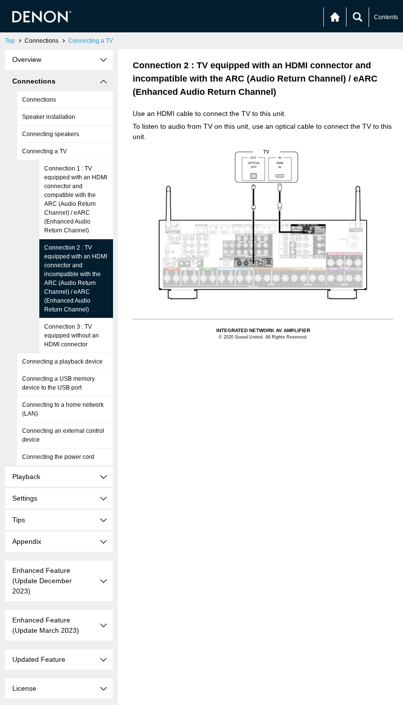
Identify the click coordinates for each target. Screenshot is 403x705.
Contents (386, 17)
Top (10, 40)
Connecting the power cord (58, 456)
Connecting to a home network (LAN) (63, 409)
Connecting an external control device (63, 435)
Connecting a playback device (62, 361)
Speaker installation (48, 116)
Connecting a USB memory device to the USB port (58, 383)
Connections (39, 99)
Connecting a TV (90, 40)
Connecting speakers (50, 134)
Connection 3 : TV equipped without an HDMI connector (71, 335)
